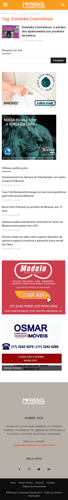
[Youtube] (48, 469)
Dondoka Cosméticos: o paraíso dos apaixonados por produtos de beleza (44, 31)
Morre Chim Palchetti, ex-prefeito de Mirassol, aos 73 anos (32, 209)
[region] (29, 90)
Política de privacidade (34, 486)
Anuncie (40, 482)
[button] (63, 5)
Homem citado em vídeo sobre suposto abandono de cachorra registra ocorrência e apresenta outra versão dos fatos (32, 240)
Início (13, 482)
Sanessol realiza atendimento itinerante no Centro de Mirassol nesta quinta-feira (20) (32, 224)
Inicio (4, 13)
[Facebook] (19, 469)
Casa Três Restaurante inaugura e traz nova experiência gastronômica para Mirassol (34, 194)
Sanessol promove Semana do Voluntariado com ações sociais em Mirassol (33, 179)
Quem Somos (26, 482)
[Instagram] (29, 469)
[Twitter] (39, 469)
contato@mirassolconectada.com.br (34, 445)
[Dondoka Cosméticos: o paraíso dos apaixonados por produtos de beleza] (11, 31)
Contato (51, 482)
